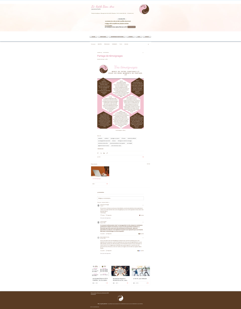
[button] (103, 37)
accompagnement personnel (104, 140)
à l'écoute (123, 138)
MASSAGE (126, 44)
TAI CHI (121, 44)
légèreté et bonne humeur (103, 145)
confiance (106, 138)
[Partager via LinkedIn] (104, 153)
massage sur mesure (115, 138)
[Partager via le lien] (107, 153)
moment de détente (132, 138)
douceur (114, 140)
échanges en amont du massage (125, 140)
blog (107, 23)
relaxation (100, 138)
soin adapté (129, 143)
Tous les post (93, 44)
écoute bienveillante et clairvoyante (117, 143)
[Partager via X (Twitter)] (101, 153)
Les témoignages (97, 178)
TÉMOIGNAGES (107, 44)
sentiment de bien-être (103, 143)
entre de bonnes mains (116, 145)
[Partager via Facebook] (97, 153)
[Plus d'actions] (143, 52)
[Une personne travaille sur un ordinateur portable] (100, 171)
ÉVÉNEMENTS (114, 44)
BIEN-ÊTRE (100, 44)
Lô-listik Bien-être (102, 6)
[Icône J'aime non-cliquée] (101, 215)
